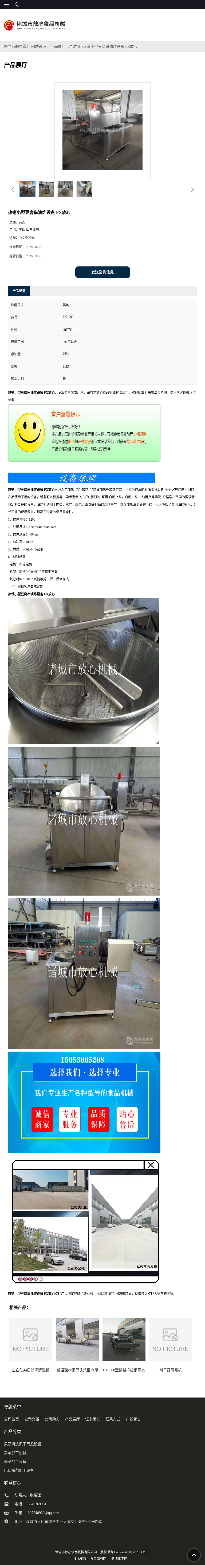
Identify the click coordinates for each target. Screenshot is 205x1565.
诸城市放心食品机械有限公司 (76, 1552)
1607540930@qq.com (42, 1513)
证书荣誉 (92, 1419)
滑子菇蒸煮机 (170, 1370)
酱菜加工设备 (15, 1462)
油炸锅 (74, 47)
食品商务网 (98, 1559)
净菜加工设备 (15, 1453)
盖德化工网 (119, 1559)
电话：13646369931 (30, 1504)
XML (143, 1552)
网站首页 (38, 47)
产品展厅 (57, 47)
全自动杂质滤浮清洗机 (30, 1370)
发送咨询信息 (102, 272)
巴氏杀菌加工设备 (19, 1470)
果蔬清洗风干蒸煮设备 (22, 1444)
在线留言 (133, 1419)
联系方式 (112, 1419)
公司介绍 (31, 1419)
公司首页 (11, 1419)
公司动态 (52, 1419)
